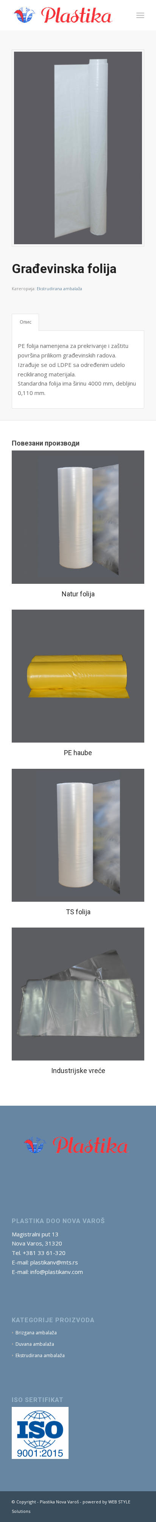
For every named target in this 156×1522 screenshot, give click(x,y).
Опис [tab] (25, 322)
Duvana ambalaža (35, 1344)
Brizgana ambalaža (36, 1332)
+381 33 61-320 (44, 1252)
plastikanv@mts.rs (54, 1262)
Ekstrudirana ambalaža (59, 288)
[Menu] (140, 15)
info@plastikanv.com (56, 1271)
